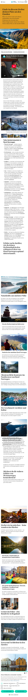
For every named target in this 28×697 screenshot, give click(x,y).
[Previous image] (3, 123)
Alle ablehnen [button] (21, 691)
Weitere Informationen (15, 680)
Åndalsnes (5, 459)
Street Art (6, 224)
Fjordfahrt (17, 184)
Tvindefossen (11, 179)
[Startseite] (14, 2)
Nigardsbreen (7, 188)
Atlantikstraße (7, 157)
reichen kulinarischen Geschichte (14, 196)
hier (4, 467)
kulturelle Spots (16, 156)
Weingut (19, 235)
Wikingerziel (14, 207)
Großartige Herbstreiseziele (18, 51)
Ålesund (6, 148)
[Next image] (25, 123)
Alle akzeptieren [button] (7, 691)
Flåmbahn (22, 188)
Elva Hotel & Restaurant (14, 175)
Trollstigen (16, 149)
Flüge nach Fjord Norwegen (6, 51)
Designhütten (7, 237)
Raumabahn (6, 159)
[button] (14, 695)
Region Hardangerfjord (17, 193)
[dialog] (14, 684)
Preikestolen (6, 233)
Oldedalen (8, 164)
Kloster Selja (12, 167)
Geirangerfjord (20, 148)
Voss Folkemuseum (15, 176)
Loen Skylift (18, 164)
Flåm (20, 457)
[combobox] (24, 673)
